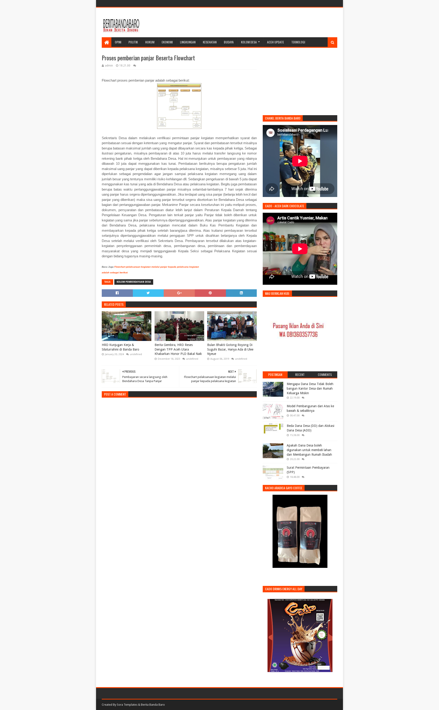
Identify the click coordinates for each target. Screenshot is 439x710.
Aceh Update (275, 42)
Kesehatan (210, 42)
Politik (133, 42)
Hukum (149, 42)
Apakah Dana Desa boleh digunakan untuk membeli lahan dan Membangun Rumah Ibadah (309, 450)
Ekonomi (167, 42)
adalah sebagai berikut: (115, 272)
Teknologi (298, 42)
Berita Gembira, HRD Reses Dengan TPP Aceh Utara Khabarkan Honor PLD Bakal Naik (178, 349)
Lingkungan (187, 42)
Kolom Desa (249, 42)
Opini (118, 42)
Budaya (229, 42)
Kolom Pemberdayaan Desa (134, 282)
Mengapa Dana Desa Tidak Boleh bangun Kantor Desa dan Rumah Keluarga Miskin (310, 388)
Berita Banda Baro (153, 704)
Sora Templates (127, 704)
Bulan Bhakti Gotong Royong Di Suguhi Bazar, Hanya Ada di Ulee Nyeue (230, 349)
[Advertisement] (254, 22)
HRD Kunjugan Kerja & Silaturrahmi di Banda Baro (120, 347)
